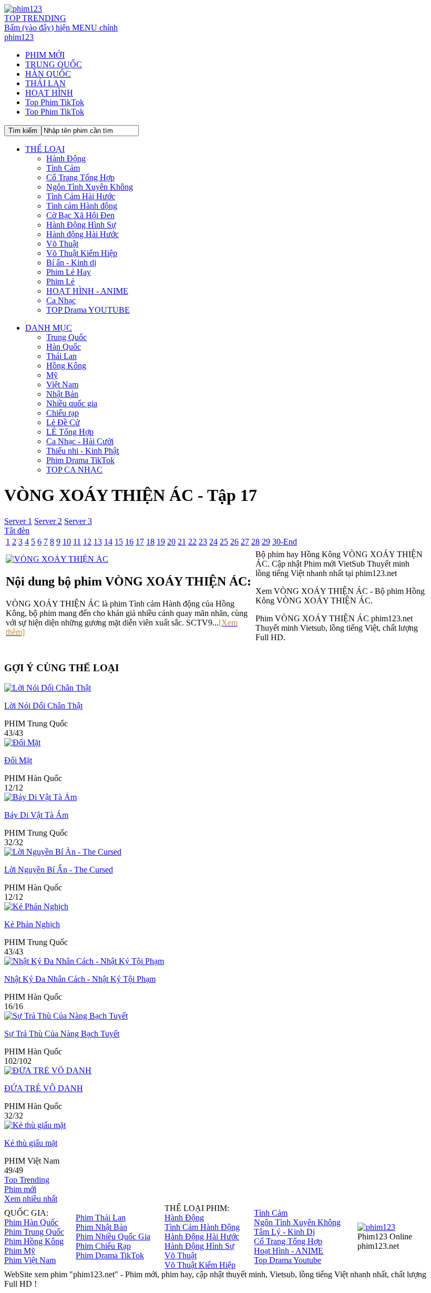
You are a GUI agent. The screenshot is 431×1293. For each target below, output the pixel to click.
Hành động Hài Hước (82, 234)
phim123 (19, 37)
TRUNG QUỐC (53, 64)
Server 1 (18, 521)
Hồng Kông (66, 365)
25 (224, 541)
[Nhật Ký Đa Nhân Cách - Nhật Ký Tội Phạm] (84, 961)
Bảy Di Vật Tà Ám (36, 814)
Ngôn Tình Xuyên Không (89, 186)
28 (255, 541)
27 (245, 541)
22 (192, 541)
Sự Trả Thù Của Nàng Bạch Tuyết (61, 1033)
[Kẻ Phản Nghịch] (36, 906)
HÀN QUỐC (48, 73)
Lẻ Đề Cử (63, 422)
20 (171, 541)
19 (161, 541)
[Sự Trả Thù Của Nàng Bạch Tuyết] (66, 1015)
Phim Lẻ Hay (68, 272)
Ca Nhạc (61, 300)
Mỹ (52, 375)
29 (266, 541)
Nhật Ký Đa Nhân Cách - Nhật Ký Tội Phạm (80, 978)
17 (140, 541)
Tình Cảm (63, 167)
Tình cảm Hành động (81, 205)
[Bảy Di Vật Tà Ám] (40, 797)
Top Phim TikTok (54, 102)
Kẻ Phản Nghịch (32, 924)
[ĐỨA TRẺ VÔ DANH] (47, 1070)
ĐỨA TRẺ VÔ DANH (43, 1088)
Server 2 (48, 521)
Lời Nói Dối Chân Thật (43, 705)
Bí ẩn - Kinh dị (71, 262)
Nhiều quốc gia (71, 403)
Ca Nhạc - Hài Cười (80, 441)
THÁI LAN (45, 83)
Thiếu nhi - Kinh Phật (82, 450)
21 (182, 541)
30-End (284, 541)
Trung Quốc (66, 337)
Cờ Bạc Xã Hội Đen (80, 215)
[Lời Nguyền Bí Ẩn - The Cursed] (62, 851)
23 (203, 541)
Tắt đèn (16, 530)
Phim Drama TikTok (80, 460)
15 (119, 541)
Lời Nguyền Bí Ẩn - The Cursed (58, 869)
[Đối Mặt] (22, 742)
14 (108, 541)
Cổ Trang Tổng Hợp (80, 177)
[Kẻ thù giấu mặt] (35, 1125)
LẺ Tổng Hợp (70, 431)
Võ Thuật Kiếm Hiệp (81, 253)
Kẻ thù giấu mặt (30, 1142)
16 (129, 541)
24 (213, 541)
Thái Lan (61, 356)
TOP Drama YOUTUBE (88, 309)
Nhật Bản (62, 393)
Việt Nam (62, 384)
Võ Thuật (62, 243)
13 (98, 541)
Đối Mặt (18, 760)
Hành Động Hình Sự (81, 224)
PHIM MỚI (45, 54)
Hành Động (66, 158)
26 (234, 541)
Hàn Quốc (63, 346)
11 (77, 541)
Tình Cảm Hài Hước (80, 196)
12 (87, 541)
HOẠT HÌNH (49, 92)
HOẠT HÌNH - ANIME (87, 290)
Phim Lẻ (60, 281)
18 (150, 541)
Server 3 (78, 521)
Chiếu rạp (62, 412)
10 (67, 541)
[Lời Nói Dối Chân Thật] (47, 687)
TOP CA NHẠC (74, 469)
